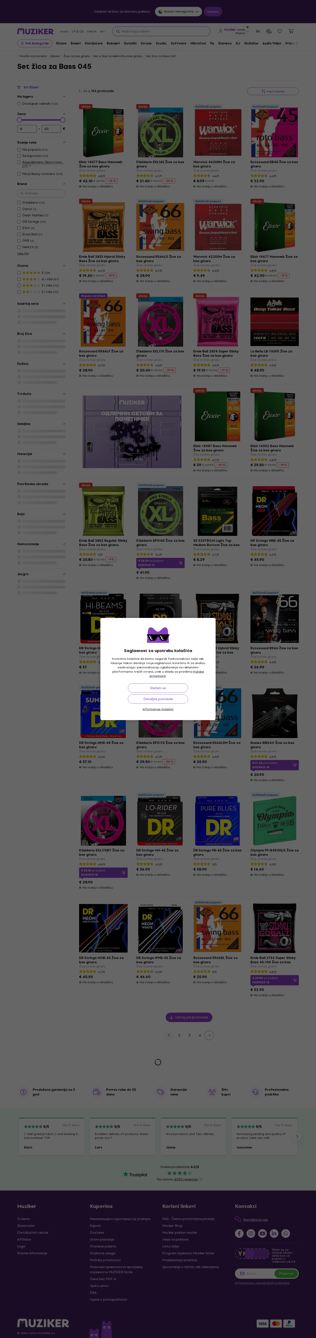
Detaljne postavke (158, 699)
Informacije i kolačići (158, 709)
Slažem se (158, 688)
